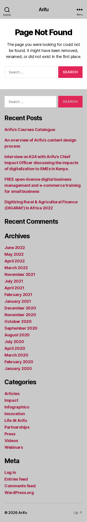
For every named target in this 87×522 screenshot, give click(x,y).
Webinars (13, 447)
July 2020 (14, 341)
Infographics (16, 407)
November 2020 (20, 314)
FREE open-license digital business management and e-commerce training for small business (42, 185)
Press (9, 434)
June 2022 (14, 247)
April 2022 (14, 261)
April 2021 (14, 288)
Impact (11, 400)
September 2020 (20, 328)
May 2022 (14, 254)
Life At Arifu (15, 420)
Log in (10, 472)
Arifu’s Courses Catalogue (29, 129)
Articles (12, 393)
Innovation (14, 413)
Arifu (44, 9)
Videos (11, 440)
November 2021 (19, 274)
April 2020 (14, 348)
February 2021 (18, 294)
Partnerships (16, 427)
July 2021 (13, 281)
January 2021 (17, 301)
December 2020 (20, 308)
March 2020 (16, 355)
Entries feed (16, 479)
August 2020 (17, 335)
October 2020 (18, 321)
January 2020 (18, 368)
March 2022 (16, 267)
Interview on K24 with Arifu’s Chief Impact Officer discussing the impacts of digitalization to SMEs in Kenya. (41, 162)
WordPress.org (19, 492)
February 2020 (18, 361)
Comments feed (20, 485)
